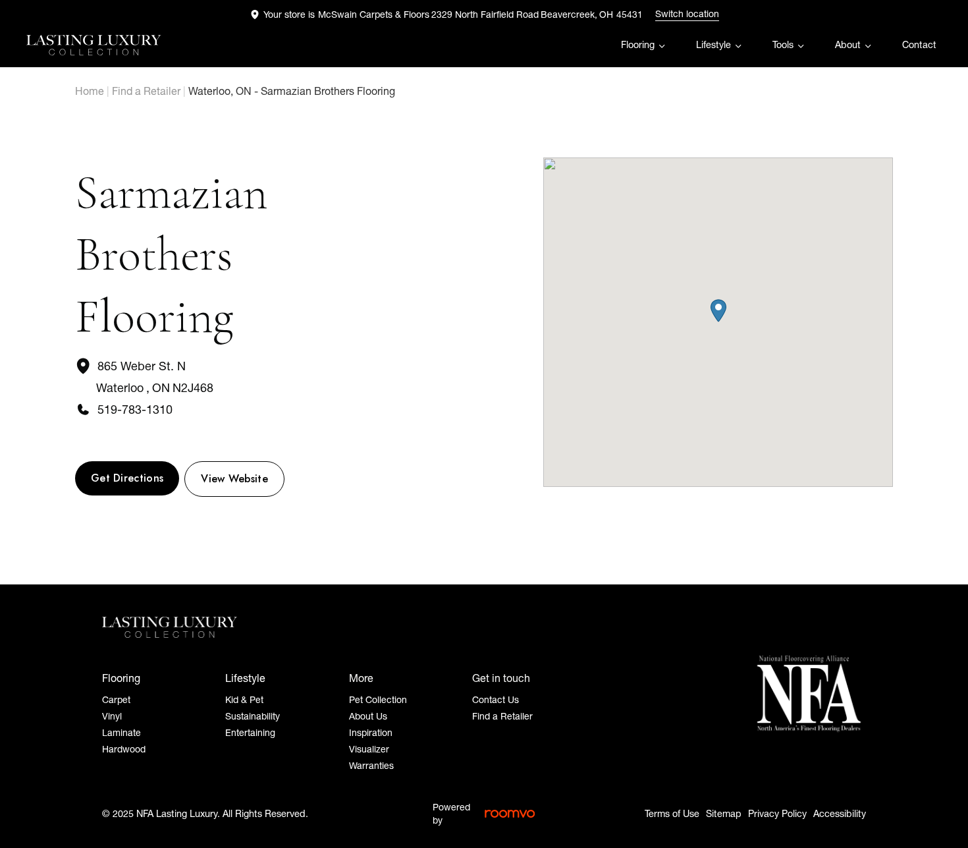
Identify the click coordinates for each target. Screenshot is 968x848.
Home (89, 91)
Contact (919, 45)
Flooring (638, 45)
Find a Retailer (146, 91)
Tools (782, 45)
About (848, 45)
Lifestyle (713, 45)
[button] (718, 310)
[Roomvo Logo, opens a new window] (510, 814)
